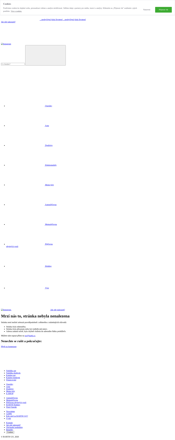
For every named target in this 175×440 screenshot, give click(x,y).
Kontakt (9, 423)
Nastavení (146, 10)
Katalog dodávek (13, 378)
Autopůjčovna (12, 398)
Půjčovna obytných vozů (16, 402)
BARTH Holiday (13, 405)
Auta (8, 386)
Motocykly (10, 391)
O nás (8, 418)
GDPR (9, 414)
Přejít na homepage (9, 346)
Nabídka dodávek (13, 373)
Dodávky (10, 389)
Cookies (10, 432)
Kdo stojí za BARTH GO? (17, 416)
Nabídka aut (11, 371)
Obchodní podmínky (14, 427)
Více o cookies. (16, 11)
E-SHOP (9, 393)
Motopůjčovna (12, 400)
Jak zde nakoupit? (8, 22)
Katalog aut (11, 375)
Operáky (9, 384)
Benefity (9, 430)
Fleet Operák (11, 407)
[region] (87, 7)
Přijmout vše (163, 10)
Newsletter (10, 411)
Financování (11, 380)
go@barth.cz (30, 336)
